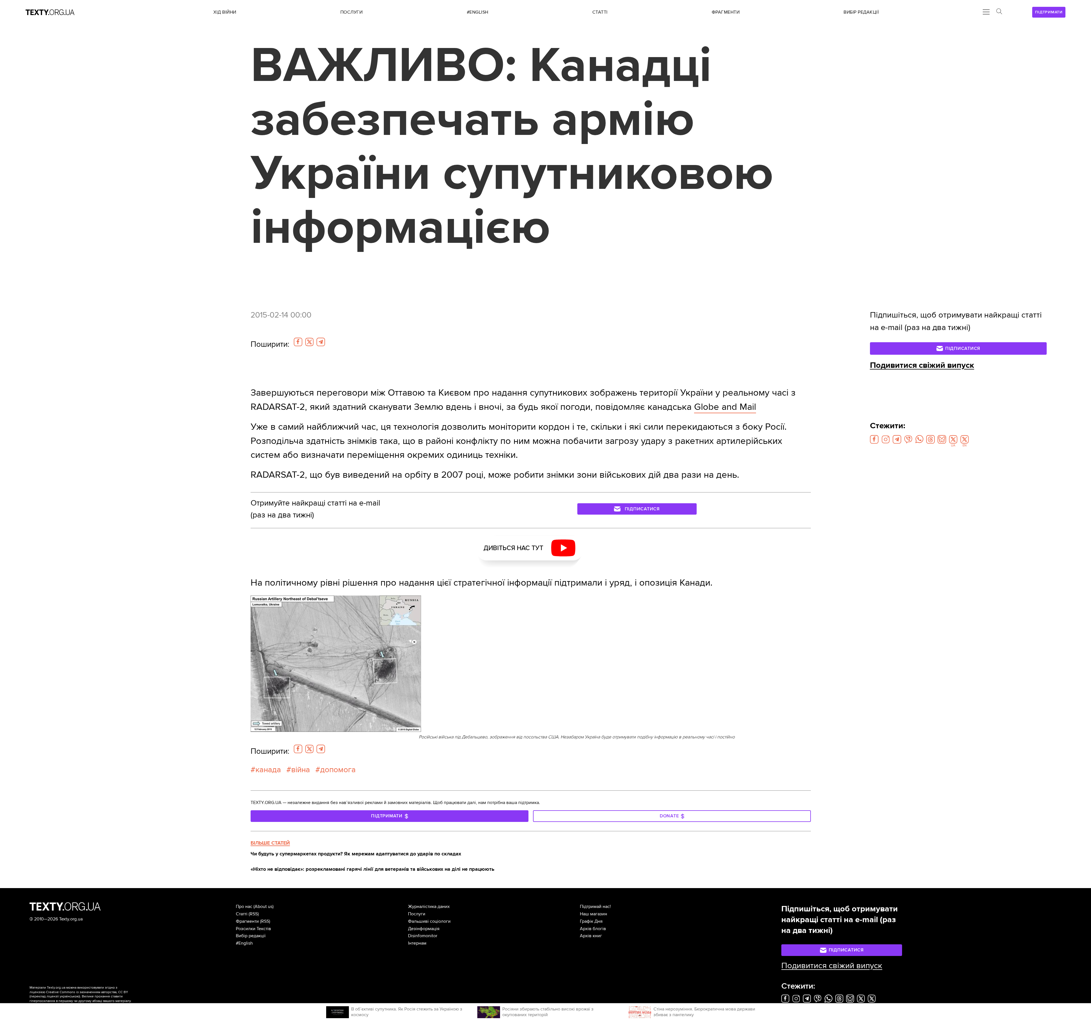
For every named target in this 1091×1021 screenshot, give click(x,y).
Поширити (270, 344)
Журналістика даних (429, 906)
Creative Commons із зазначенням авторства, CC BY (87, 992)
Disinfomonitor (422, 936)
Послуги (416, 914)
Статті (241, 914)
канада (268, 769)
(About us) (263, 906)
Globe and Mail (725, 407)
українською (69, 996)
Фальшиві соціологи (429, 921)
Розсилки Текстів (253, 929)
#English (244, 943)
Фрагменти (247, 921)
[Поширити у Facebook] (298, 342)
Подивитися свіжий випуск (922, 365)
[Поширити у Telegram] (321, 342)
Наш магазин (593, 914)
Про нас (244, 906)
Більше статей (270, 843)
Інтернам (417, 943)
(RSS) (254, 914)
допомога (338, 769)
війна (300, 769)
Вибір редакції (251, 936)
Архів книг (591, 936)
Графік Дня (591, 921)
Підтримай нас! (595, 906)
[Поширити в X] (309, 342)
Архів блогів (593, 929)
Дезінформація (424, 929)
